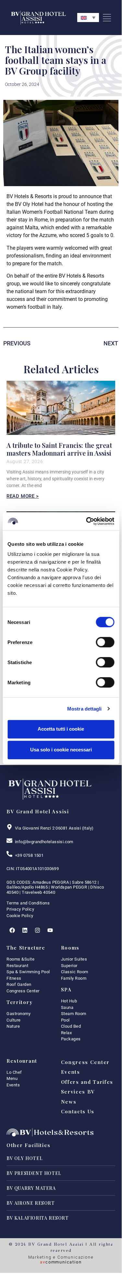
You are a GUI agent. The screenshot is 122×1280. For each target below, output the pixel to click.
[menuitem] (88, 17)
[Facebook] (12, 930)
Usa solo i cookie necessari (61, 749)
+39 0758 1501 (29, 855)
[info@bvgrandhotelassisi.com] (9, 840)
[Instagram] (37, 930)
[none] (88, 17)
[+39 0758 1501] (9, 854)
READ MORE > (22, 496)
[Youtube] (49, 930)
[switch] (105, 642)
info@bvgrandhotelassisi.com (44, 841)
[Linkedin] (24, 930)
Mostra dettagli (84, 709)
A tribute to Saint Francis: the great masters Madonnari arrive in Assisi (59, 449)
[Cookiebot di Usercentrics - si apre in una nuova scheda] (86, 521)
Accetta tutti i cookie (61, 729)
